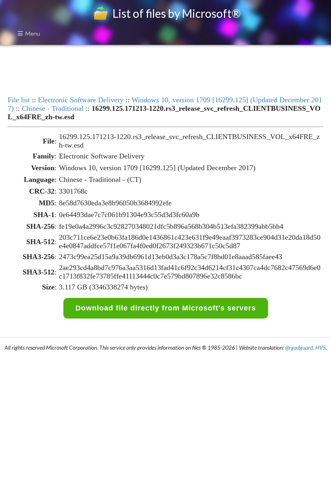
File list (19, 100)
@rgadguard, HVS (305, 347)
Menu (32, 33)
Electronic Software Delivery (81, 100)
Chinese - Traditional (53, 108)
